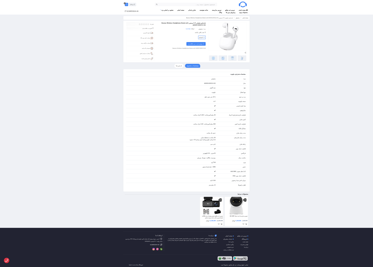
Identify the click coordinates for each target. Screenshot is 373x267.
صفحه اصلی (242, 10)
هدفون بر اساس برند (167, 10)
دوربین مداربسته (216, 10)
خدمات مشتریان (227, 239)
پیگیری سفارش (230, 244)
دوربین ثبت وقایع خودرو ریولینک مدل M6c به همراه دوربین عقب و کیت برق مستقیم (212, 217)
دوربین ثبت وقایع (230, 10)
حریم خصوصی (230, 247)
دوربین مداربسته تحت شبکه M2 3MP (239, 216)
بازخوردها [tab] (179, 66)
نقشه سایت (245, 242)
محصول (237, 18)
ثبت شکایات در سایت (228, 250)
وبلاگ (220, 12)
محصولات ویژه (243, 12)
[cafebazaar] (225, 258)
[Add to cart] (246, 224)
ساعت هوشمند (204, 10)
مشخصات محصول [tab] (193, 66)
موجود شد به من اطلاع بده (195, 44)
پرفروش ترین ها (230, 12)
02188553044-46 (132, 11)
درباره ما (246, 247)
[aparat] (157, 249)
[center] (157, 4)
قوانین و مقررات (244, 244)
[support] (160, 249)
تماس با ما (231, 242)
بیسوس (201, 29)
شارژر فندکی (192, 10)
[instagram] (153, 249)
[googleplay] (240, 258)
